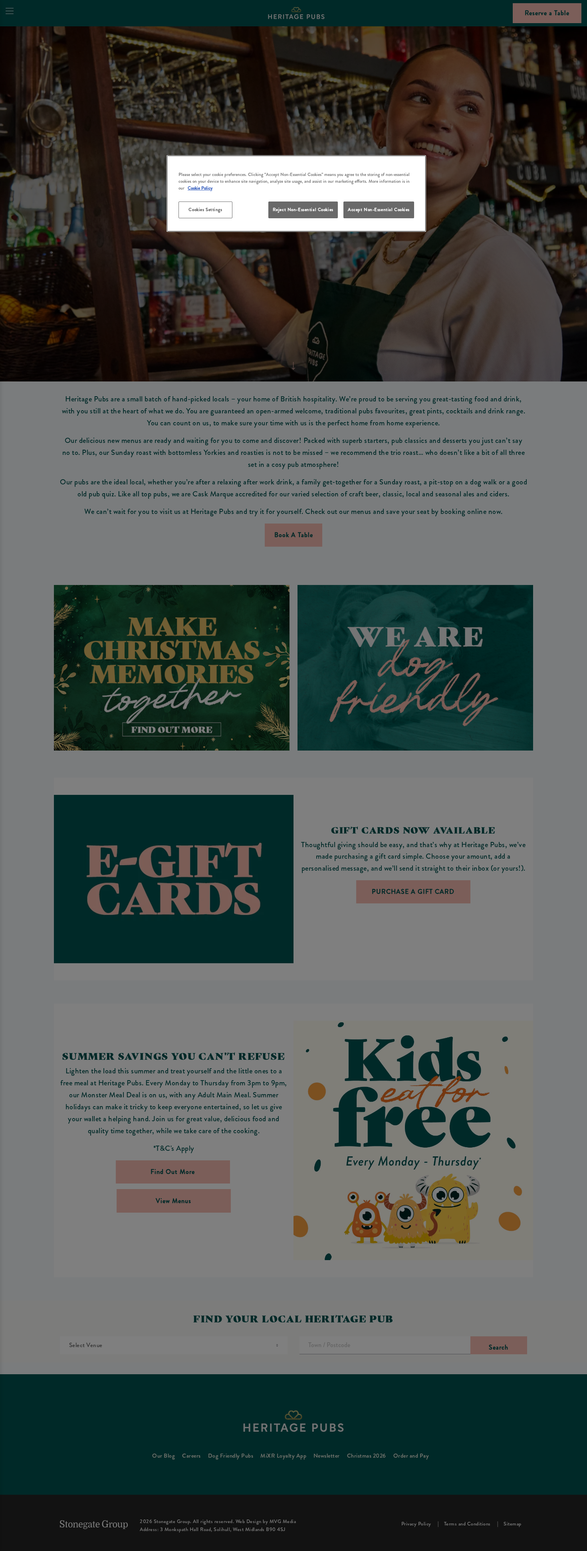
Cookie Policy (200, 188)
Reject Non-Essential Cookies (303, 209)
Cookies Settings (205, 209)
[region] (296, 193)
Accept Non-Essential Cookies (379, 209)
